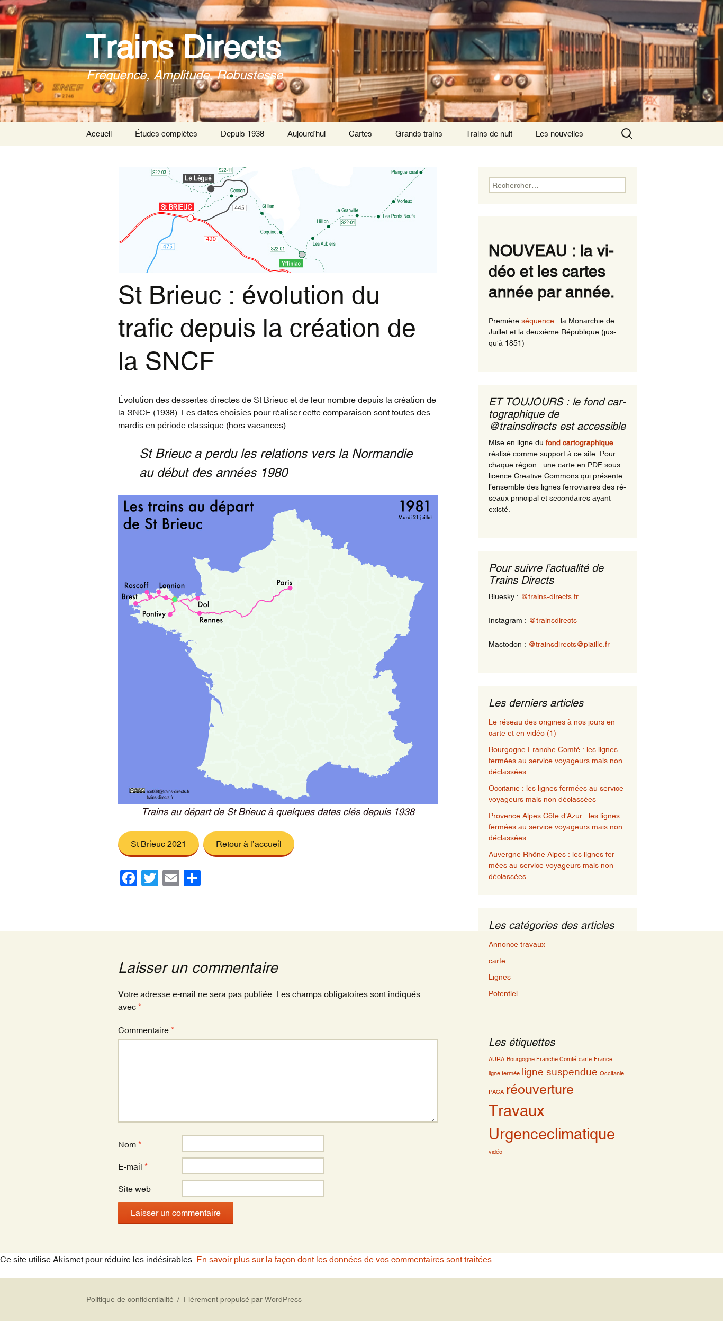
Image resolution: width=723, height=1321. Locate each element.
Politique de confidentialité (130, 1299)
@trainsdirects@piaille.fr (569, 644)
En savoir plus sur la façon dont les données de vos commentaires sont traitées (344, 1259)
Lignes (500, 977)
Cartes (360, 133)
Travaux (517, 1110)
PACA (496, 1092)
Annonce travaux (517, 944)
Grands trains (418, 133)
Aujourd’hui (306, 133)
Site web (134, 1188)
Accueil (99, 133)
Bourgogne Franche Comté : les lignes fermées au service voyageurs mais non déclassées (555, 760)
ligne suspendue (560, 1072)
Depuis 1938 (242, 133)
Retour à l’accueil (249, 843)
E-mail (133, 1166)
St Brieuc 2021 (158, 843)
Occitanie (612, 1073)
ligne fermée (504, 1073)
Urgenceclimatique (552, 1134)
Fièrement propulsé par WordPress (243, 1299)
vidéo (495, 1151)
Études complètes (166, 133)
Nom (129, 1144)
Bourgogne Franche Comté (541, 1059)
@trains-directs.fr (550, 596)
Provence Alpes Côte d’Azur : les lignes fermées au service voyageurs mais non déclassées (555, 826)
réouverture (540, 1089)
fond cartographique (579, 442)
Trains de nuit (489, 133)
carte (497, 960)
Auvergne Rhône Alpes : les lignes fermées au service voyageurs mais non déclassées (553, 865)
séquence (537, 320)
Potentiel (503, 993)
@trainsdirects (553, 620)
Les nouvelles (559, 133)
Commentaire (146, 1030)
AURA (496, 1059)
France (603, 1059)
